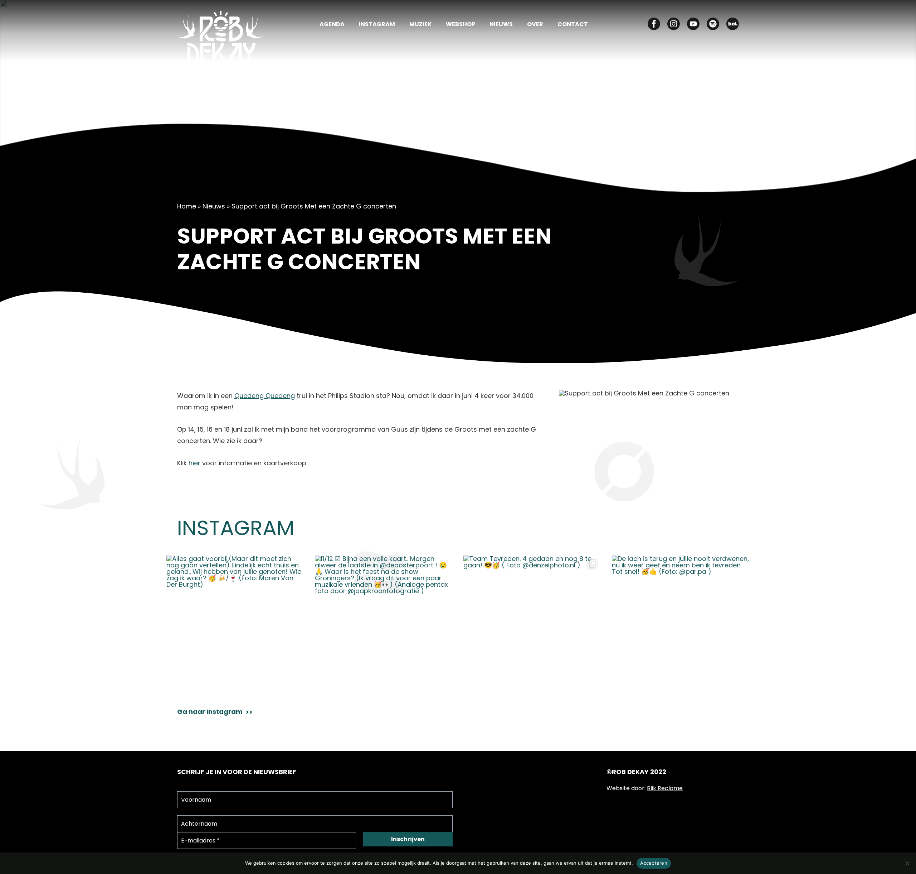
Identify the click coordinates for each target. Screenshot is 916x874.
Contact (572, 24)
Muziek (420, 24)
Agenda (332, 24)
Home (186, 206)
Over (535, 24)
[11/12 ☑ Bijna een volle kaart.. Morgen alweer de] (384, 624)
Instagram (377, 24)
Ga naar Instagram (210, 712)
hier (194, 462)
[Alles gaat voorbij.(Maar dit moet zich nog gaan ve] (235, 624)
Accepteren (653, 863)
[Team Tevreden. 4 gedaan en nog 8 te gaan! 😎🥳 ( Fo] (532, 624)
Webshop (460, 24)
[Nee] (907, 863)
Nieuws (501, 24)
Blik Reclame (665, 788)
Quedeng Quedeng (264, 395)
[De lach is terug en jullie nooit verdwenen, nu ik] (681, 624)
